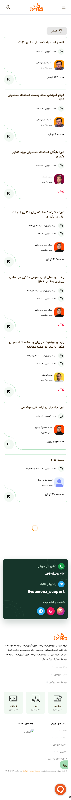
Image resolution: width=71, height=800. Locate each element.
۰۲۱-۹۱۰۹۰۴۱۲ (55, 574)
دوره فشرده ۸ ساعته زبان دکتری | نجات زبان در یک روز (38, 214)
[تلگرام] (41, 611)
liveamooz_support (46, 592)
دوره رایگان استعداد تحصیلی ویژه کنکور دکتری (38, 154)
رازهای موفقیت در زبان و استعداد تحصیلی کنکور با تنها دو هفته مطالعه (36, 344)
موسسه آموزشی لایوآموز (31, 771)
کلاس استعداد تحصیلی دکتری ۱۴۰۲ (41, 42)
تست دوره (57, 459)
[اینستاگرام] (61, 611)
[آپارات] (51, 611)
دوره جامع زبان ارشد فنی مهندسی (42, 407)
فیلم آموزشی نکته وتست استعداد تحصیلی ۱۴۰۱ (36, 97)
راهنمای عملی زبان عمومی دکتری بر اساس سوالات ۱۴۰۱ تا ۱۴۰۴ (36, 279)
